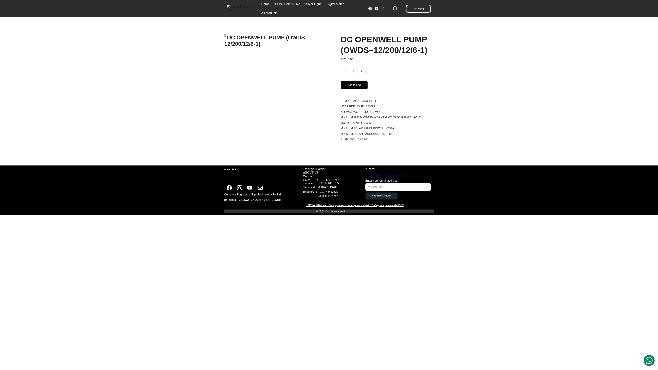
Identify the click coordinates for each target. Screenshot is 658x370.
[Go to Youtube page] (378, 8)
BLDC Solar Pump (287, 4)
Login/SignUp (418, 8)
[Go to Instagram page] (382, 8)
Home (265, 4)
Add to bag (354, 85)
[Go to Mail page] (260, 187)
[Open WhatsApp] (649, 360)
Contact (308, 176)
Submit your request (381, 196)
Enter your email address (381, 180)
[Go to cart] (395, 8)
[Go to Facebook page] (371, 8)
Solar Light (313, 4)
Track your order (314, 169)
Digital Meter (335, 4)
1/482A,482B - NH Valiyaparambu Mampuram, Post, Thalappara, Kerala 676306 (355, 205)
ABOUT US (311, 172)
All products (269, 13)
